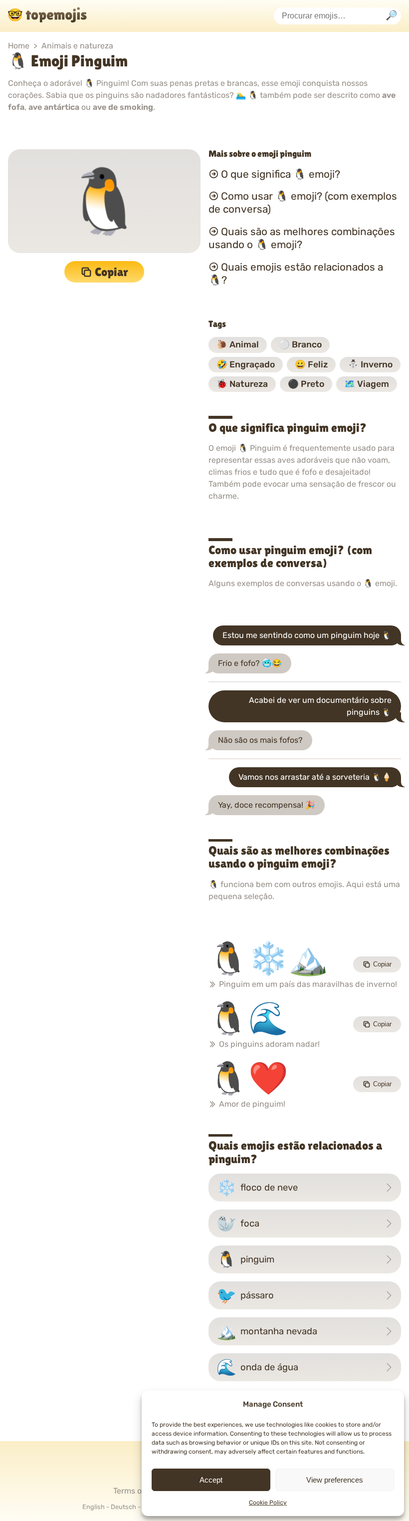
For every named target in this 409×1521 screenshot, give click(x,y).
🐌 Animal (237, 344)
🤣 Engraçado (245, 364)
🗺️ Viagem (366, 384)
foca (237, 1223)
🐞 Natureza (242, 384)
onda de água (257, 1367)
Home (18, 45)
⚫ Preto (306, 384)
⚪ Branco (300, 344)
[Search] (391, 16)
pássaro (245, 1295)
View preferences (334, 1480)
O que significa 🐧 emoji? (280, 174)
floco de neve (257, 1187)
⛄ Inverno (370, 364)
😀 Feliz (311, 364)
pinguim (245, 1259)
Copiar (111, 272)
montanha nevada (266, 1331)
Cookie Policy (268, 1502)
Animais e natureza (77, 45)
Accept (211, 1480)
